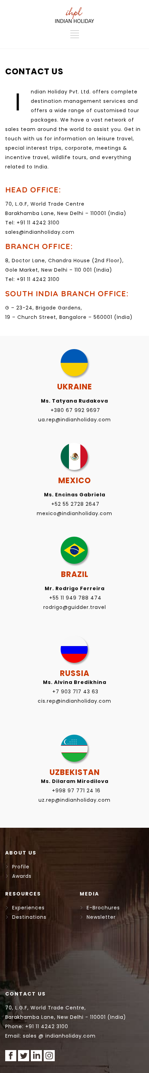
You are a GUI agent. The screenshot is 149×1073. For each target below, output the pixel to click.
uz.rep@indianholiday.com (74, 800)
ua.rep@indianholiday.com (74, 419)
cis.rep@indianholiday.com (74, 701)
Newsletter (99, 917)
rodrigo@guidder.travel (74, 607)
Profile (19, 866)
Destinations (27, 917)
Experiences (27, 907)
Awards (20, 876)
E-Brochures (101, 907)
